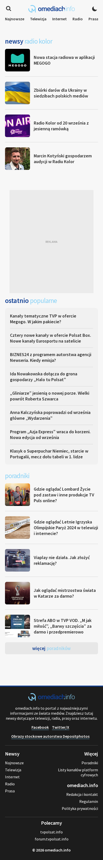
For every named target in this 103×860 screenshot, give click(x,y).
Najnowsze (14, 18)
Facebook (40, 727)
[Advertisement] (51, 241)
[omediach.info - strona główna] (51, 9)
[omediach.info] (51, 699)
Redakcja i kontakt (82, 794)
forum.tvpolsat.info (51, 838)
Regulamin (88, 801)
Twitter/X (60, 727)
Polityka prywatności (80, 808)
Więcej (51, 648)
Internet (59, 18)
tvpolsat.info (51, 831)
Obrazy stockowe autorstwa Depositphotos (50, 736)
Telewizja (38, 18)
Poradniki (90, 762)
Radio (77, 18)
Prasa (93, 18)
